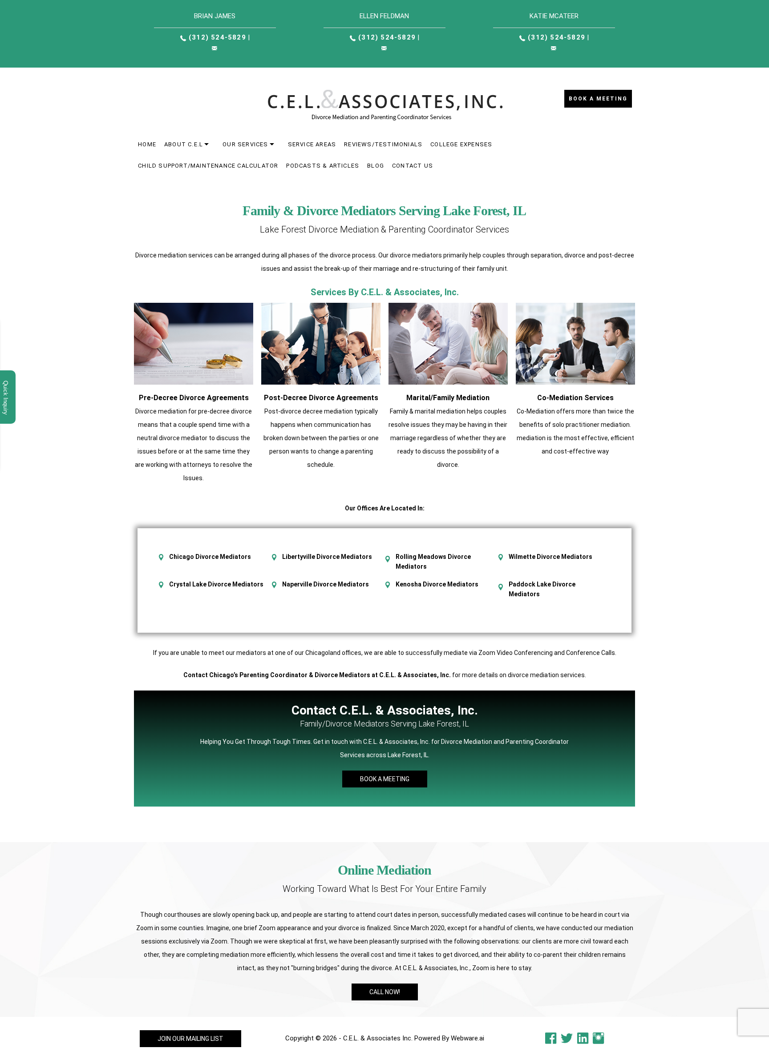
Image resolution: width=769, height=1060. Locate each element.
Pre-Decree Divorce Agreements (194, 397)
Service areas (312, 144)
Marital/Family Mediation (448, 397)
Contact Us (412, 165)
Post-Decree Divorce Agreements (321, 397)
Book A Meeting (384, 779)
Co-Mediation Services (575, 397)
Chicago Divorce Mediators (210, 556)
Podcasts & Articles (322, 165)
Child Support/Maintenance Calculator (208, 165)
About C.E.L (183, 144)
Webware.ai (467, 1038)
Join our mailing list (190, 1038)
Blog (375, 165)
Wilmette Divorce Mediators (550, 556)
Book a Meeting (598, 99)
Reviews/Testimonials (383, 144)
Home (147, 144)
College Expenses (461, 144)
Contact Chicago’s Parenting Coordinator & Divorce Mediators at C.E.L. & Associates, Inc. (317, 675)
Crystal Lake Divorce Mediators (216, 584)
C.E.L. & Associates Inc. (378, 1038)
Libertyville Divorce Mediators (327, 556)
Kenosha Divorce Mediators (437, 584)
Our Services (245, 144)
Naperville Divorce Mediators (325, 584)
